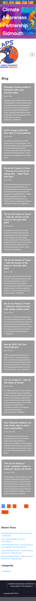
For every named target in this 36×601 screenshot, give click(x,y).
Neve (10, 599)
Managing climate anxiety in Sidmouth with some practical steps (17, 90)
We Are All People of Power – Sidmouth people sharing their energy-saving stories (17, 306)
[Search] (14, 54)
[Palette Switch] (18, 2)
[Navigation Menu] (32, 54)
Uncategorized (6, 571)
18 (26, 506)
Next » (5, 512)
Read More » (17, 119)
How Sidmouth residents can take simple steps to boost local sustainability (17, 425)
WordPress (24, 599)
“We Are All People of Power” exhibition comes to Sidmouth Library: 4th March (17, 466)
